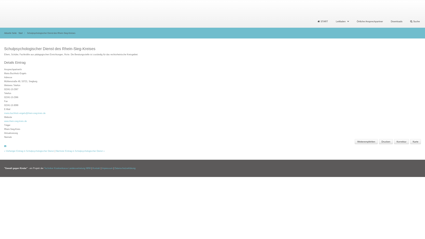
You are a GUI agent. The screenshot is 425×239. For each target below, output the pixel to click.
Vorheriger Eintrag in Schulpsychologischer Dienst (29, 151)
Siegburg (33, 81)
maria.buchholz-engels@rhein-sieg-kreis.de (24, 113)
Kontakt (97, 168)
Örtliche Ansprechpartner (370, 21)
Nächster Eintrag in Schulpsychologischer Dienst (80, 151)
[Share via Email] (5, 146)
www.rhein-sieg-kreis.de (15, 121)
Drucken (386, 141)
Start (20, 33)
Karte (415, 141)
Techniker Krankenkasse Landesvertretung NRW (67, 168)
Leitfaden (341, 21)
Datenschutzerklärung (125, 168)
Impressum (107, 168)
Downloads (396, 21)
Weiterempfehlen (366, 141)
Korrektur (401, 141)
